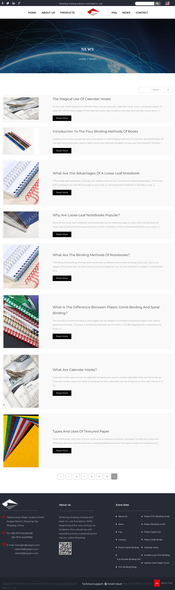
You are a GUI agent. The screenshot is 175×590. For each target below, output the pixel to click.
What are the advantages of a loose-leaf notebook (96, 173)
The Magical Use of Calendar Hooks (82, 99)
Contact (142, 12)
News (126, 12)
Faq (114, 12)
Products (67, 12)
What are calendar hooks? (75, 370)
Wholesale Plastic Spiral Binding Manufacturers (137, 584)
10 (107, 476)
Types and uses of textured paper (81, 431)
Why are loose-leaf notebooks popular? (86, 215)
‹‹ (60, 476)
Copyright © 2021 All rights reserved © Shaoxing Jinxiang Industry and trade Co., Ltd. (39, 586)
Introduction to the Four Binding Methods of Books (95, 131)
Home (32, 12)
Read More (62, 118)
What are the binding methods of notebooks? (91, 255)
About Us (48, 12)
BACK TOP (167, 583)
